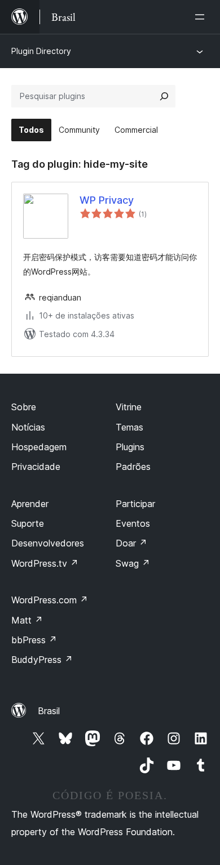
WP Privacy (107, 200)
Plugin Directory (41, 51)
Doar (131, 543)
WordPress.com (49, 600)
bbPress (34, 640)
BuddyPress (42, 659)
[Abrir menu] (202, 17)
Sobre (23, 407)
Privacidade (35, 466)
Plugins (130, 446)
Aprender (30, 503)
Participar (135, 503)
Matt (27, 620)
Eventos (133, 523)
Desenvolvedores (47, 543)
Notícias (28, 427)
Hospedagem (39, 446)
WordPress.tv (44, 563)
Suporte (27, 523)
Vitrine (129, 407)
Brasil (49, 710)
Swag (133, 563)
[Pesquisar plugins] (164, 96)
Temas (129, 427)
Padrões (133, 466)
